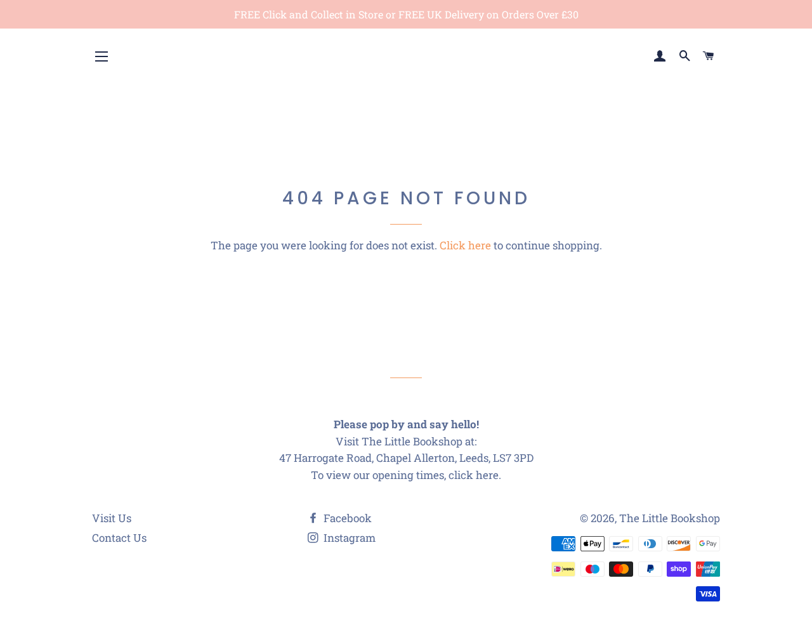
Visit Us (111, 518)
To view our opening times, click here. (406, 475)
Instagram (348, 537)
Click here (465, 245)
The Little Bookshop (669, 518)
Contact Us (119, 537)
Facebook (346, 518)
